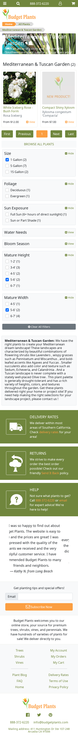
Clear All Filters (40, 327)
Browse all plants (39, 144)
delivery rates (48, 432)
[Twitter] (39, 715)
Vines (19, 662)
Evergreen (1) (20, 196)
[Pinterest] (50, 715)
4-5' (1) (15, 304)
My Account (58, 650)
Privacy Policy (58, 687)
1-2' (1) (15, 261)
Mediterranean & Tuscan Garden (21, 29)
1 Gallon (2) (18, 160)
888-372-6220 (45, 500)
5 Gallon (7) (18, 166)
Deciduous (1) (20, 190)
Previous (24, 134)
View (31, 122)
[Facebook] (27, 715)
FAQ (20, 681)
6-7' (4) (15, 316)
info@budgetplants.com (51, 722)
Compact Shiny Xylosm (58, 107)
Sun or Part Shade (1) (25, 220)
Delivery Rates (58, 675)
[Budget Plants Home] (19, 14)
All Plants (24, 24)
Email (12, 596)
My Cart (58, 662)
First (7, 134)
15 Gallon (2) (19, 172)
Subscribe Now (41, 607)
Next (56, 134)
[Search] (18, 4)
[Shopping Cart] (73, 3)
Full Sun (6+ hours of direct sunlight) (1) (38, 214)
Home (8, 24)
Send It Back (50, 473)
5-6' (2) (15, 279)
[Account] (60, 3)
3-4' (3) (15, 267)
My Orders (58, 656)
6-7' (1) (15, 286)
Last (71, 134)
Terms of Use (58, 681)
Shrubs (19, 656)
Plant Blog (19, 675)
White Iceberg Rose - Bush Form (18, 109)
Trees (19, 650)
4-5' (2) (15, 273)
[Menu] (4, 4)
